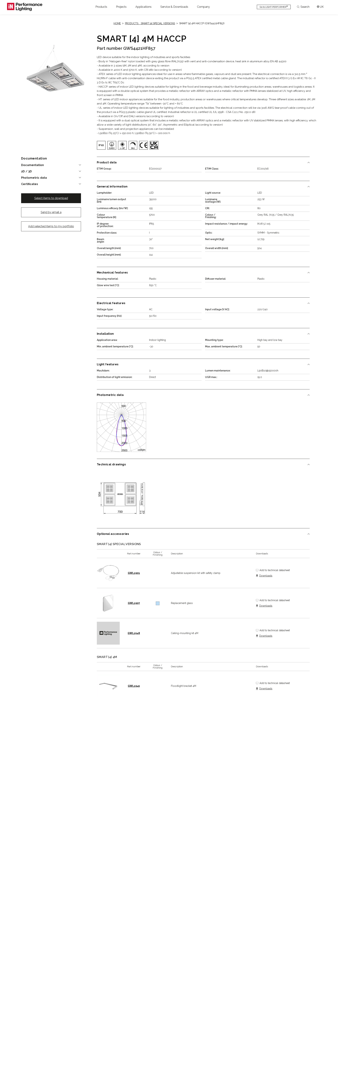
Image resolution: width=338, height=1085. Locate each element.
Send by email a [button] (51, 212)
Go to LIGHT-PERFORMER (274, 6)
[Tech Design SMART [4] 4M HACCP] (121, 496)
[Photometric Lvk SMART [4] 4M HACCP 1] (121, 427)
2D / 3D (26, 171)
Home (117, 23)
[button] (101, 6)
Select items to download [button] (51, 198)
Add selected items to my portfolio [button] (51, 226)
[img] (101, 145)
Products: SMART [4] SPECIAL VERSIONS (150, 23)
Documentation (32, 165)
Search (305, 6)
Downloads (265, 575)
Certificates (29, 184)
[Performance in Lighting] (24, 7)
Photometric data (34, 177)
